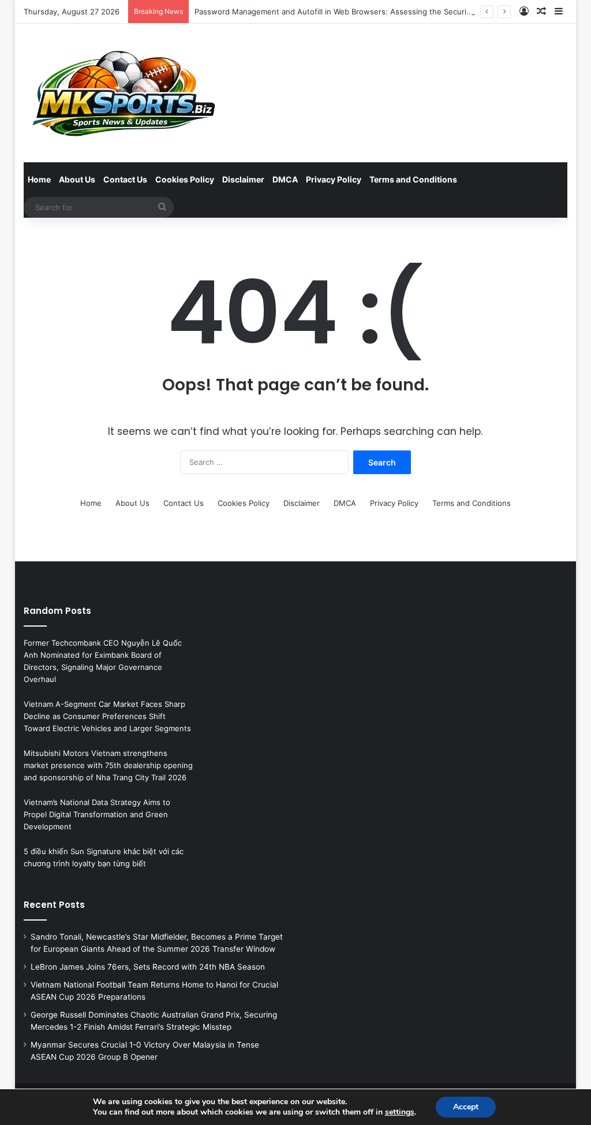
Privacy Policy (333, 179)
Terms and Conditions (413, 179)
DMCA (285, 179)
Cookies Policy (184, 179)
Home (39, 179)
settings (399, 1112)
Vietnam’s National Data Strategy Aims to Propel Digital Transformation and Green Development (97, 814)
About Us (77, 179)
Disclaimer (243, 179)
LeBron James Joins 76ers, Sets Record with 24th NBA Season (148, 966)
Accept (465, 1106)
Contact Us (125, 179)
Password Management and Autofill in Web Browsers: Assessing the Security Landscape (354, 11)
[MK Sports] (122, 93)
